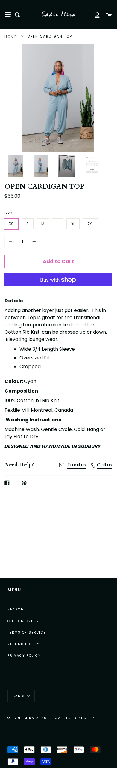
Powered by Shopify (74, 718)
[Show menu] (8, 14)
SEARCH (15, 609)
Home (10, 36)
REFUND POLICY (23, 644)
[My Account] (94, 14)
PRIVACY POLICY (24, 655)
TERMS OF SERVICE (26, 632)
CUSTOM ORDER (23, 621)
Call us (104, 464)
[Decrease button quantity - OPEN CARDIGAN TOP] (11, 241)
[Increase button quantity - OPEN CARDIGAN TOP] (33, 241)
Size (8, 212)
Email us (76, 464)
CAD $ (19, 696)
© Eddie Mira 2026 (27, 718)
